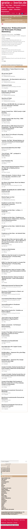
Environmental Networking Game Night (11, 147)
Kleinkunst (3, 491)
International (4, 493)
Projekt (13, 13)
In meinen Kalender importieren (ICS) (3, 24)
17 (1, 470)
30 (9, 471)
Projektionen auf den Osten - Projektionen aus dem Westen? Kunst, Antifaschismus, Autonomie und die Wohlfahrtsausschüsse (13, 219)
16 (9, 468)
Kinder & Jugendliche (6, 498)
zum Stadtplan (17, 34)
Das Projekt (3, 519)
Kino (2, 484)
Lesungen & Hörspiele (6, 488)
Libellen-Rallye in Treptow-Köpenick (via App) (13, 69)
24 (1, 471)
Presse (8, 519)
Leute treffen (4, 496)
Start (2, 5)
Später (11, 9)
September (4, 9)
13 (5, 468)
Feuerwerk (3, 483)
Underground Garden (7, 85)
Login (25, 13)
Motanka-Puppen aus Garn (8, 197)
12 (4, 468)
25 (2, 471)
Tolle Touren (4, 479)
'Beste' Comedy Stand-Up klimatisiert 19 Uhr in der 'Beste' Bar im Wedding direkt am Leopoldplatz (13, 168)
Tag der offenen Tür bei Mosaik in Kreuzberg (12, 134)
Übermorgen (10, 7)
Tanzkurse (3, 508)
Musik (2, 494)
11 (2, 468)
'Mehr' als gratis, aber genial (7, 509)
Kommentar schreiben (12, 65)
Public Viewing (4, 489)
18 (2, 470)
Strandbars (3, 501)
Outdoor (3, 503)
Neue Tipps (9, 5)
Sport (2, 505)
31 (1, 472)
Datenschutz (10, 522)
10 (1, 468)
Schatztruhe (4, 500)
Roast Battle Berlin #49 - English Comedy (11, 346)
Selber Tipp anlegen (5, 13)
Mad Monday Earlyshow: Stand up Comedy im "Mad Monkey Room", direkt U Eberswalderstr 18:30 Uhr (13, 278)
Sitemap (15, 522)
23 (9, 470)
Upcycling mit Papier (7, 98)
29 (8, 471)
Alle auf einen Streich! (7, 73)
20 (5, 470)
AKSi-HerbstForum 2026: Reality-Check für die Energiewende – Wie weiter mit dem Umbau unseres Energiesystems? (13, 127)
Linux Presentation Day (7, 160)
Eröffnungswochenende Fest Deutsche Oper (12, 285)
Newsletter (17, 9)
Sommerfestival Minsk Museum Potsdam (11, 298)
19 (4, 470)
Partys (2, 506)
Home (3, 20)
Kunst (2, 486)
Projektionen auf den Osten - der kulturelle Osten (13, 233)
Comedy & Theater (5, 490)
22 (8, 470)
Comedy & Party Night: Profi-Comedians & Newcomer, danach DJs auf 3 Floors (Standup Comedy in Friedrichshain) (13, 383)
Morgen (3, 7)
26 (4, 471)
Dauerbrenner (5, 11)
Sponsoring (22, 519)
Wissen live (3, 495)
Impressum (3, 522)
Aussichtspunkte (5, 481)
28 (6, 471)
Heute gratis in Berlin (20, 5)
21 (6, 470)
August (18, 7)
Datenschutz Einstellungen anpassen (9, 525)
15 (8, 468)
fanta (5, 61)
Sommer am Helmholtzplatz (8, 249)
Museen (3, 485)
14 (6, 468)
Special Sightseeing (5, 478)
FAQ (17, 13)
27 (5, 471)
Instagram (20, 14)
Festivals (8, 38)
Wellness (3, 499)
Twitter (22, 14)
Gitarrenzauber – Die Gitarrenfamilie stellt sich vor (14, 79)
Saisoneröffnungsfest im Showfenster (11, 304)
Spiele (2, 504)
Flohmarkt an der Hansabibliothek (10, 340)
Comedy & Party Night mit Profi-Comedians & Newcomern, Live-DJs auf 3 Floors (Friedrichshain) (13, 334)
